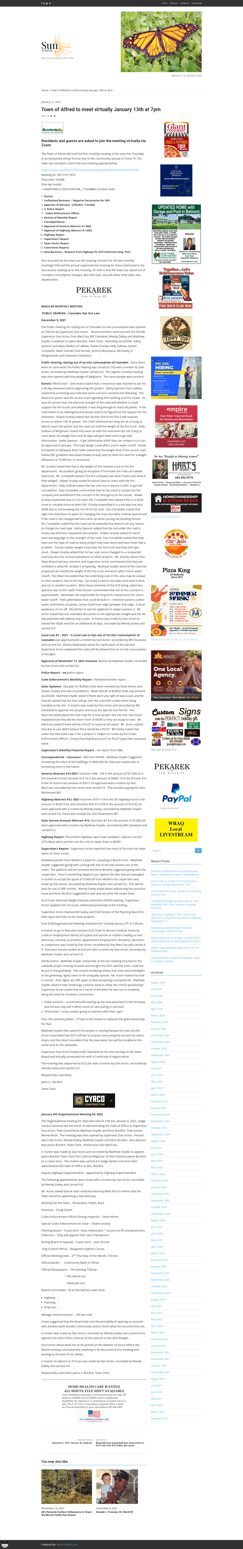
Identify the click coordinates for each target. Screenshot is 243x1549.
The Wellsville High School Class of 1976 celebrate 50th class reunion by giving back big (175, 904)
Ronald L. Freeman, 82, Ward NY (114, 1511)
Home (164, 3)
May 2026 (156, 1002)
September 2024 (160, 1134)
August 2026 (158, 982)
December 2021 (160, 1352)
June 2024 (157, 1154)
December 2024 (160, 1114)
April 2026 (157, 1009)
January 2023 (158, 1266)
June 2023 (157, 1233)
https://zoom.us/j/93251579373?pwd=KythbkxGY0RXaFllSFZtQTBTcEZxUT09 (89, 170)
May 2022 (156, 1319)
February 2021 (159, 1418)
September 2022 (160, 1293)
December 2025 (160, 1035)
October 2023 (159, 1207)
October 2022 (159, 1286)
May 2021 (156, 1398)
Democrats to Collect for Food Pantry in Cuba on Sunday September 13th (174, 882)
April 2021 (157, 1405)
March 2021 (158, 1412)
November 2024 (160, 1121)
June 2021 (157, 1392)
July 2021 (156, 1385)
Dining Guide (197, 3)
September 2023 (160, 1213)
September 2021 (160, 1372)
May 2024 (156, 1160)
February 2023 (159, 1260)
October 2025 (159, 1048)
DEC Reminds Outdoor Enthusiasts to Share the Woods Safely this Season (66, 1513)
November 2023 (160, 1200)
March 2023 (158, 1253)
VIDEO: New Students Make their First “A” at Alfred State (175, 949)
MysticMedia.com (67, 1544)
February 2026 (159, 1022)
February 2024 (159, 1180)
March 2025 (158, 1094)
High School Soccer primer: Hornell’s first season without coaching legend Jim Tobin (176, 939)
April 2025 (157, 1088)
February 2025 (159, 1101)
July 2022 (156, 1306)
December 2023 (160, 1194)
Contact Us (184, 3)
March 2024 (158, 1174)
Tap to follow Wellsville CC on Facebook (174, 639)
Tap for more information (166, 516)
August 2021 (158, 1378)
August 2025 (158, 1061)
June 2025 (157, 1075)
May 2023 (156, 1240)
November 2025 (160, 1042)
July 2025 (156, 1068)
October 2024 (159, 1127)
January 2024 (158, 1187)
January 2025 (158, 1108)
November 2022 (160, 1279)
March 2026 (158, 1015)
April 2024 (157, 1167)
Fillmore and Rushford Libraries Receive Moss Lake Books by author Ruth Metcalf (175, 872)
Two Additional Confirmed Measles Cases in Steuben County (175, 959)
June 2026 (157, 995)
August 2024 (158, 1141)
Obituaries (174, 3)
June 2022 (157, 1312)
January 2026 (158, 1028)
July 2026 (156, 989)
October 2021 (159, 1365)
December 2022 (160, 1273)
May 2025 (156, 1081)
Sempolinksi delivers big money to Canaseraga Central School (171, 929)
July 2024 (156, 1147)
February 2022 (159, 1339)
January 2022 (158, 1345)
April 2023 (157, 1246)
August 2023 (158, 1220)
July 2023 (156, 1227)
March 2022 (158, 1332)
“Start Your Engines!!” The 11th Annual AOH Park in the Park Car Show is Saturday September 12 (176, 918)
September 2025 (160, 1055)
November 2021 (160, 1359)
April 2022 (157, 1326)
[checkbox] (4, 1544)
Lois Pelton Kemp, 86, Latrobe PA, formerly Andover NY (176, 892)
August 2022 (158, 1299)
